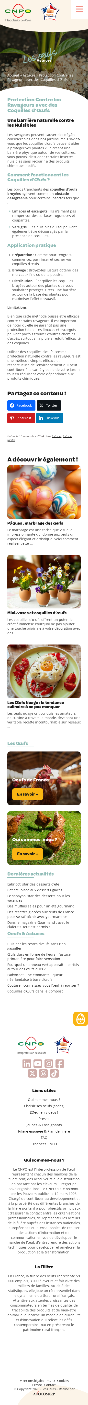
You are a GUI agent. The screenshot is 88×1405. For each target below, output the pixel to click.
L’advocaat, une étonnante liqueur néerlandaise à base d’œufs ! (35, 977)
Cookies (63, 1380)
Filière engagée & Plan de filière (44, 1131)
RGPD (50, 1380)
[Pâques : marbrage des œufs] (44, 492)
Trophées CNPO (44, 1144)
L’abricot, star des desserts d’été (33, 884)
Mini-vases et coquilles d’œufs (36, 613)
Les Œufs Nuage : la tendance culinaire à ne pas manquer (35, 705)
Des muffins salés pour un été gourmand (41, 906)
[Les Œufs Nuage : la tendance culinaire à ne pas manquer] (44, 671)
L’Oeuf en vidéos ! (44, 1112)
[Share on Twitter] (21, 514)
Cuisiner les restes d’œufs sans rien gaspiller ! (36, 946)
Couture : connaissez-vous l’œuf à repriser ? (43, 985)
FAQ (44, 1137)
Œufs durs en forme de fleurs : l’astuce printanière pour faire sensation (39, 956)
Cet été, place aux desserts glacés (34, 890)
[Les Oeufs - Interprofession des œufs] (18, 12)
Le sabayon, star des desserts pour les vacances (38, 898)
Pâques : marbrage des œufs (35, 523)
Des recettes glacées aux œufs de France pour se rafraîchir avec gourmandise (40, 914)
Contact (50, 1385)
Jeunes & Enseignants (44, 1125)
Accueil (13, 75)
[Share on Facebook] (11, 514)
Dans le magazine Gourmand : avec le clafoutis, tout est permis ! (38, 924)
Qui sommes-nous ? (44, 1099)
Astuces (29, 75)
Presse (44, 1118)
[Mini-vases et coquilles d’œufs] (44, 581)
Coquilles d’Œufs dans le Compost (35, 991)
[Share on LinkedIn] (31, 514)
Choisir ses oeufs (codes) (44, 1106)
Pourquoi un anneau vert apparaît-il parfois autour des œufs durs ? (43, 966)
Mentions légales (32, 1380)
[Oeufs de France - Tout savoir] (50, 12)
